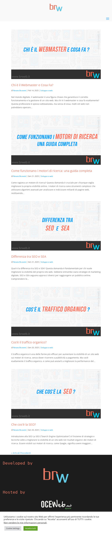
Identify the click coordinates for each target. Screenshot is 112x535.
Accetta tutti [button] (30, 528)
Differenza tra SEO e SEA (28, 256)
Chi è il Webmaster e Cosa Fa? (32, 85)
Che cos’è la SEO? (23, 424)
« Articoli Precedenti (21, 453)
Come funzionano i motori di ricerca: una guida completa (51, 171)
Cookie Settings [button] (13, 528)
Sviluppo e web (46, 90)
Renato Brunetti (19, 90)
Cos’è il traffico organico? (29, 342)
